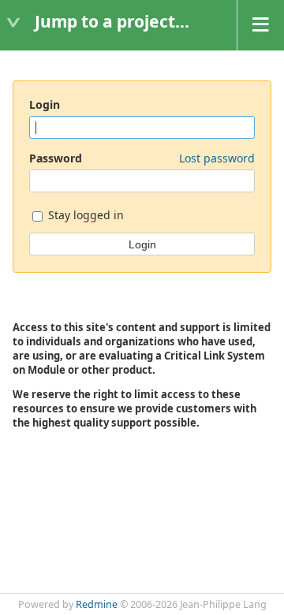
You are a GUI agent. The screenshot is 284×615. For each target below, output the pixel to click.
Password (142, 158)
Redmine (97, 604)
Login (44, 104)
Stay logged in (84, 214)
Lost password (217, 158)
